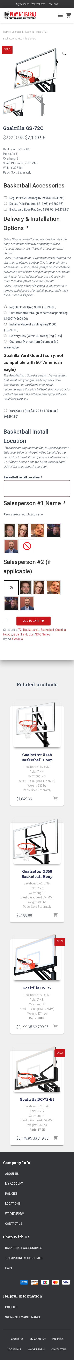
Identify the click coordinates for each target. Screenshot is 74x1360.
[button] (64, 53)
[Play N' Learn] (21, 15)
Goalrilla (17, 639)
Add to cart (31, 620)
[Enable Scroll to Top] (66, 1352)
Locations (53, 4)
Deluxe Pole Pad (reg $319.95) (36, 203)
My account (22, 4)
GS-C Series (42, 634)
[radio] (10, 530)
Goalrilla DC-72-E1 (37, 1099)
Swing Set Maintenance (23, 1317)
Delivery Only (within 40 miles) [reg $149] (35, 336)
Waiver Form (38, 4)
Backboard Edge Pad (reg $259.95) (39, 209)
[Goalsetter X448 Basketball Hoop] (37, 723)
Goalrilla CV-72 (37, 987)
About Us (12, 1173)
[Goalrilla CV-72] (37, 956)
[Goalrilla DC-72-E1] (37, 1068)
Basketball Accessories (23, 1248)
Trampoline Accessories (24, 1258)
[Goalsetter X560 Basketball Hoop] (37, 840)
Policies (11, 1193)
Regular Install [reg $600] (32, 307)
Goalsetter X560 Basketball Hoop (37, 874)
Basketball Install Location (22, 477)
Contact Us (13, 1223)
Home (6, 31)
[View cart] (68, 15)
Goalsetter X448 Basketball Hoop (37, 757)
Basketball (17, 31)
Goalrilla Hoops (33, 31)
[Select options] (55, 799)
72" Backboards (28, 629)
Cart (8, 1268)
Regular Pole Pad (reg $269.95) (37, 198)
